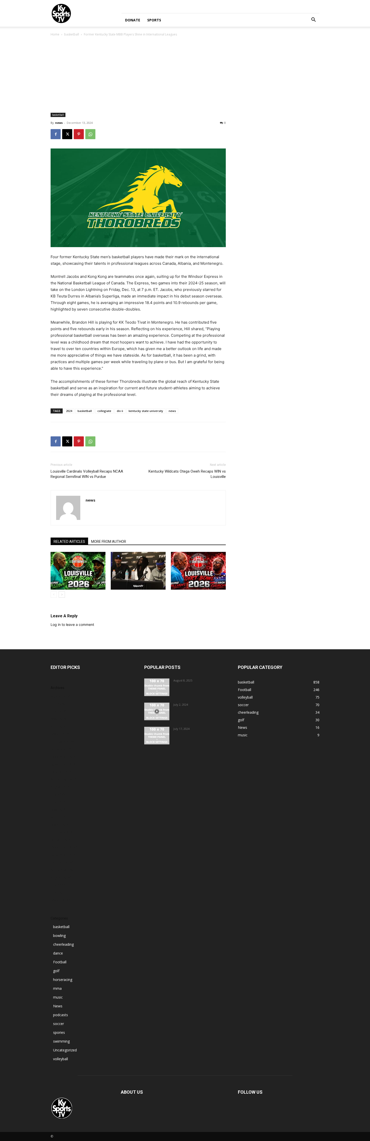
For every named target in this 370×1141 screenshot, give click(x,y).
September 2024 (64, 869)
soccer (58, 1023)
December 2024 (64, 847)
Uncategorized (65, 1050)
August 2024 (61, 877)
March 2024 (60, 900)
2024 (69, 411)
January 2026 (61, 749)
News (57, 1006)
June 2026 (59, 711)
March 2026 (60, 734)
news (59, 123)
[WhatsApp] (90, 134)
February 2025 (62, 832)
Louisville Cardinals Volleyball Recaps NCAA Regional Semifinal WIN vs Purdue (87, 474)
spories (59, 1032)
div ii (120, 411)
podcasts (60, 1014)
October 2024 (62, 862)
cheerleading (63, 944)
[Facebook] (56, 134)
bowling (59, 935)
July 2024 (58, 885)
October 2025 (62, 771)
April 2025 (59, 817)
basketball (71, 34)
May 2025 (59, 809)
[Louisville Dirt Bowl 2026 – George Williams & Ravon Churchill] (198, 571)
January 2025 (61, 839)
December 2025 (64, 756)
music (58, 997)
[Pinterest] (79, 134)
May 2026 (59, 718)
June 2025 (59, 802)
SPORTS (154, 20)
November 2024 (64, 854)
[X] (67, 134)
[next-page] (62, 594)
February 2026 (62, 741)
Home (55, 34)
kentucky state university (146, 411)
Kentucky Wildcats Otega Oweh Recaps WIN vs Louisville (187, 474)
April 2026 (59, 726)
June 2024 (59, 892)
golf (56, 970)
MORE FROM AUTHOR (108, 542)
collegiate (104, 411)
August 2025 (61, 786)
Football (59, 962)
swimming (61, 1041)
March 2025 (60, 824)
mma (57, 988)
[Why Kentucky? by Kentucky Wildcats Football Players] (156, 687)
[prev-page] (54, 594)
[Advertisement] (185, 75)
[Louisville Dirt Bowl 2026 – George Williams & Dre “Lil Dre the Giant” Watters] (78, 571)
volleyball (60, 1058)
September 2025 (64, 779)
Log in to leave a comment (72, 624)
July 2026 (58, 703)
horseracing (62, 979)
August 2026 (61, 696)
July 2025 (58, 794)
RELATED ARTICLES (69, 542)
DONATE (132, 20)
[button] (313, 20)
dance (58, 953)
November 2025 (64, 764)
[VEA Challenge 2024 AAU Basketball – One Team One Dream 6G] (156, 711)
